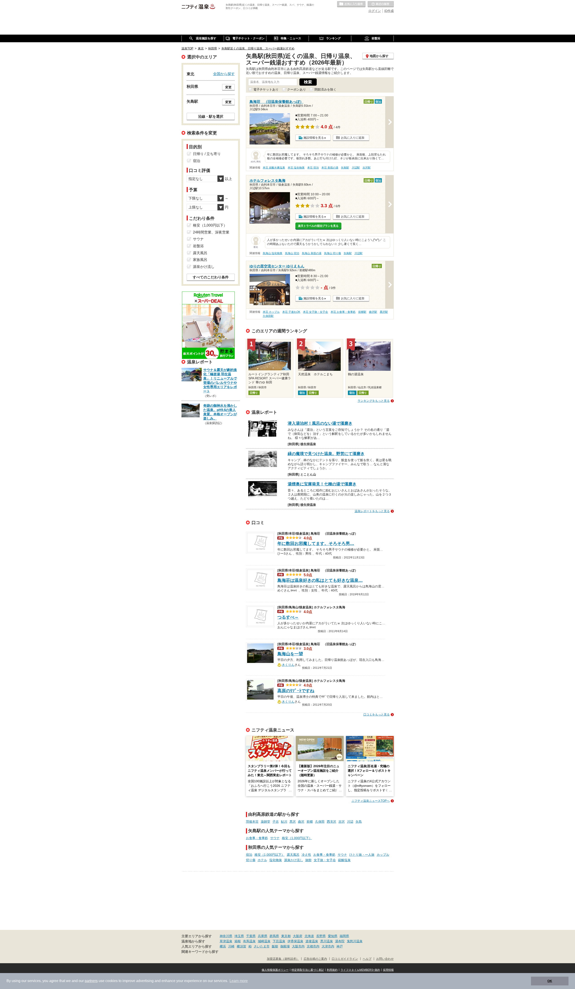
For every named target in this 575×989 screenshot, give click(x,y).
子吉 (275, 821)
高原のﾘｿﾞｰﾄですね (295, 690)
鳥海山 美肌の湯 (311, 253)
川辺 (350, 821)
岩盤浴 (198, 246)
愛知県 (332, 936)
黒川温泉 (326, 941)
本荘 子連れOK (291, 311)
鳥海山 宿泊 (292, 253)
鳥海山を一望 (290, 653)
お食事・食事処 (257, 838)
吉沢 (341, 821)
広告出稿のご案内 (315, 958)
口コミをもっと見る (376, 714)
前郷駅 (362, 311)
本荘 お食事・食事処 (343, 311)
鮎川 (284, 821)
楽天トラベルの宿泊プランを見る (318, 225)
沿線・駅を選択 (210, 116)
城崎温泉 (264, 941)
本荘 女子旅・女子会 (315, 311)
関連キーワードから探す (200, 951)
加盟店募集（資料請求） (283, 958)
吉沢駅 (367, 167)
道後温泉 (311, 941)
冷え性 (306, 854)
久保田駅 (268, 316)
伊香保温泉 (295, 941)
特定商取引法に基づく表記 (308, 969)
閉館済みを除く (325, 89)
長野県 (321, 936)
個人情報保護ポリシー (275, 969)
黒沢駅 (384, 311)
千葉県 (251, 936)
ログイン (374, 11)
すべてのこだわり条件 (211, 277)
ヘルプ (367, 958)
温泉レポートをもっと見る (372, 511)
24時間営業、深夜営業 (211, 232)
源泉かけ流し (293, 860)
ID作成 (389, 11)
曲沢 (301, 821)
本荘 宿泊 (313, 167)
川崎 (231, 946)
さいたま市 (262, 946)
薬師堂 (265, 821)
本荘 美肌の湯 (329, 167)
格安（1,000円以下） (297, 838)
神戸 (339, 946)
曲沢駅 (373, 311)
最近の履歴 (381, 4)
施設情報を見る (313, 137)
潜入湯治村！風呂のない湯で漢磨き (320, 423)
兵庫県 (262, 936)
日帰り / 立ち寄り (207, 154)
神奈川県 (226, 936)
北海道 (309, 936)
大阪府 (297, 936)
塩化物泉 (275, 860)
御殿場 (285, 946)
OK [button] (549, 981)
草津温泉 (226, 941)
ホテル (262, 860)
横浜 (223, 946)
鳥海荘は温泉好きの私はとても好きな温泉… (320, 580)
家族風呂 (200, 260)
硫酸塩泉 (344, 860)
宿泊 (249, 854)
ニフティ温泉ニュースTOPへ (371, 800)
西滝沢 (331, 821)
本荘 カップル (271, 311)
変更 (228, 87)
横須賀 (241, 946)
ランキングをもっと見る (374, 400)
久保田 (320, 821)
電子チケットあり (266, 89)
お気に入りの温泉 (351, 4)
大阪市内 (298, 946)
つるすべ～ (288, 617)
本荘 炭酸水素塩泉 (274, 167)
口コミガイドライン (345, 958)
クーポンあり (296, 89)
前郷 (310, 821)
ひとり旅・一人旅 (361, 854)
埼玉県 (239, 936)
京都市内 (313, 946)
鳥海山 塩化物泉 (272, 253)
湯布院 (340, 941)
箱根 (237, 941)
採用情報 (388, 969)
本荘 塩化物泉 (296, 167)
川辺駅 (356, 167)
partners (91, 981)
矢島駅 (345, 167)
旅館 (308, 860)
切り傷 (250, 860)
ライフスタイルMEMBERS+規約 (360, 969)
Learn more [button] (239, 981)
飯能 (275, 946)
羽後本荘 (252, 821)
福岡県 (344, 936)
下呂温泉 (279, 941)
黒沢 (293, 821)
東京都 (286, 936)
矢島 (359, 821)
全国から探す (224, 74)
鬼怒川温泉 (355, 941)
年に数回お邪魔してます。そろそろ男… (315, 543)
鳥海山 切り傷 (332, 253)
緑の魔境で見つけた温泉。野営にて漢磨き (326, 453)
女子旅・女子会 (325, 860)
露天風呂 (293, 854)
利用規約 (332, 969)
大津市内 (328, 946)
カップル (383, 854)
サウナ (275, 838)
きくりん (288, 664)
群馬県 (274, 936)
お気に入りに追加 (352, 137)
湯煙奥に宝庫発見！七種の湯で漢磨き (322, 484)
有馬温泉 (249, 941)
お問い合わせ (385, 958)
